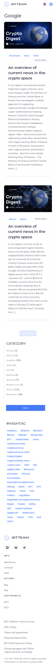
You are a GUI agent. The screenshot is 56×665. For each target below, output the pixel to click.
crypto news (13, 465)
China (36, 439)
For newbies (13, 478)
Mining (10, 486)
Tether (20, 517)
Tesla (10, 517)
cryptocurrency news (18, 452)
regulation (24, 495)
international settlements (20, 482)
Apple (9, 365)
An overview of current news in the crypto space (26, 72)
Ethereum (29, 469)
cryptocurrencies (16, 443)
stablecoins (28, 512)
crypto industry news (18, 460)
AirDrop (10, 350)
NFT (30, 486)
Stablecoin (12, 512)
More (26, 408)
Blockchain (14, 56)
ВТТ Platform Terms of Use (19, 621)
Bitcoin (12, 219)
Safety (32, 504)
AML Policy (10, 627)
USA (39, 517)
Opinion (11, 491)
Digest (23, 219)
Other (36, 56)
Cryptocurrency (15, 448)
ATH (8, 370)
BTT (9, 439)
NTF (39, 486)
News (26, 56)
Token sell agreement (16, 632)
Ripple (10, 504)
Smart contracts (23, 508)
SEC (9, 508)
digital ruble (13, 469)
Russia (21, 504)
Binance (10, 380)
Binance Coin (13, 384)
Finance (26, 473)
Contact (8, 567)
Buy (6, 585)
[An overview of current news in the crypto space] (28, 35)
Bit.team (37, 430)
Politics (11, 495)
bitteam (23, 435)
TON (30, 517)
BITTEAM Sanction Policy (18, 643)
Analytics (10, 360)
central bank (22, 439)
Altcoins (10, 355)
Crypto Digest (14, 456)
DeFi (26, 465)
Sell (6, 590)
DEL (35, 465)
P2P (32, 491)
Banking (10, 375)
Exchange (12, 473)
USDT (10, 521)
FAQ (6, 573)
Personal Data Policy (15, 638)
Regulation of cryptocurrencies (23, 499)
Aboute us (9, 562)
